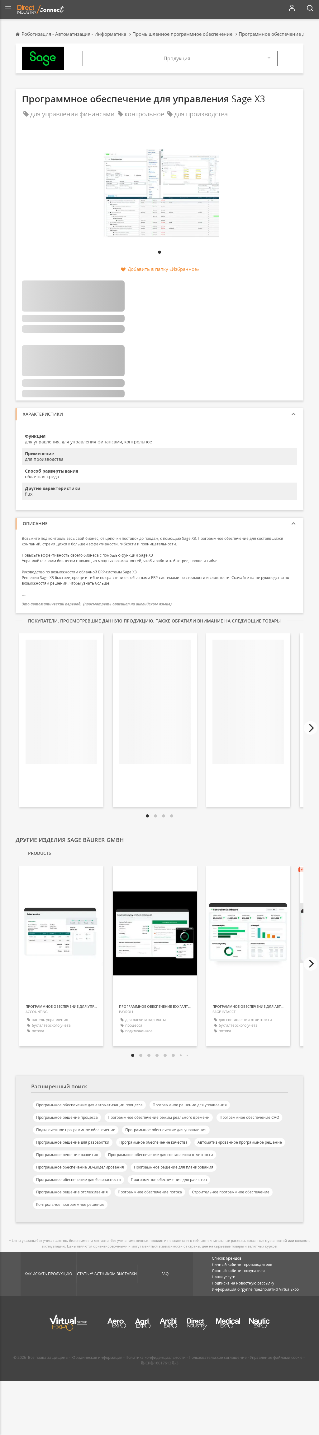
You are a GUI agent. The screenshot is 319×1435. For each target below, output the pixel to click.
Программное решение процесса (67, 1117)
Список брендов (226, 1258)
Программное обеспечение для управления (166, 1129)
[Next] (310, 728)
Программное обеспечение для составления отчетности (160, 1154)
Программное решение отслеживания (72, 1192)
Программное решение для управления (190, 1105)
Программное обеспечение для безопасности (78, 1179)
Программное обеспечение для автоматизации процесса (89, 1105)
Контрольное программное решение (70, 1204)
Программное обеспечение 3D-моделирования (80, 1167)
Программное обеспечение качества (153, 1142)
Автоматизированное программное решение (240, 1142)
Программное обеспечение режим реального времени (159, 1117)
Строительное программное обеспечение (230, 1192)
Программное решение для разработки (72, 1142)
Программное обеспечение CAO (249, 1117)
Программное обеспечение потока (150, 1192)
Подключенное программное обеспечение (75, 1129)
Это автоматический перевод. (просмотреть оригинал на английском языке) (97, 604)
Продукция (177, 58)
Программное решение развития (67, 1154)
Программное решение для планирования (173, 1167)
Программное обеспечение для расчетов (169, 1179)
